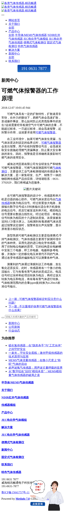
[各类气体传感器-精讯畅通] (32, 7)
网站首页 (14, 20)
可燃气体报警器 (45, 132)
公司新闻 (14, 326)
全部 (11, 27)
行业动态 (14, 330)
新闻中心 (14, 323)
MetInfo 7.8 (23, 498)
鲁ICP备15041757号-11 (15, 492)
